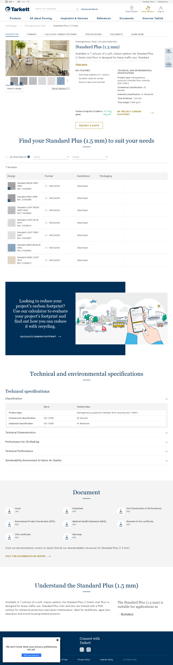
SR (23, 2)
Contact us (163, 2)
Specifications (93, 34)
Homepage (11, 25)
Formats (31, 34)
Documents (116, 34)
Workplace (127, 614)
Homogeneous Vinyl (35, 25)
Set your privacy (31, 655)
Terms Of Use (61, 660)
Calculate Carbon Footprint (61, 34)
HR (28, 2)
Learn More (137, 34)
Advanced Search (89, 9)
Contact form (148, 2)
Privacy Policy (84, 660)
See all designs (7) (60, 88)
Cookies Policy (106, 660)
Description (12, 34)
